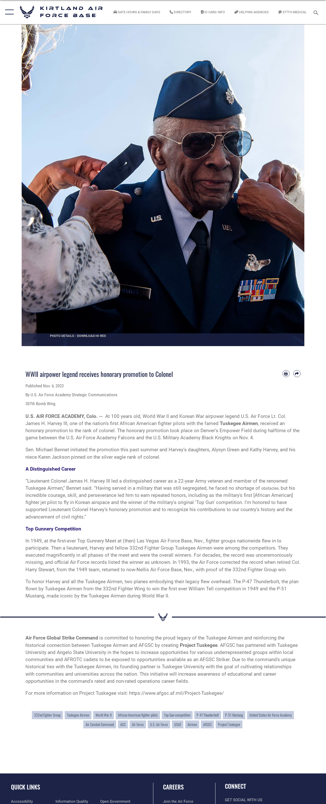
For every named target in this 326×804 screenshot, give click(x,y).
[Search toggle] (317, 12)
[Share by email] (297, 373)
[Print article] (286, 373)
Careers (173, 787)
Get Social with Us (243, 800)
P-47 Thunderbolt (208, 715)
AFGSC (207, 724)
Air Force (138, 724)
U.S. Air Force (159, 724)
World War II (104, 715)
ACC (123, 724)
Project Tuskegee (229, 724)
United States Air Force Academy (270, 715)
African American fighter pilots (138, 715)
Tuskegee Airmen (78, 715)
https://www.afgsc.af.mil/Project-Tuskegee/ (176, 693)
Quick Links (25, 787)
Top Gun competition (177, 715)
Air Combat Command (100, 724)
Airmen (192, 724)
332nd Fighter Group (47, 715)
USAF (177, 724)
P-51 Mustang (234, 715)
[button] (8, 12)
